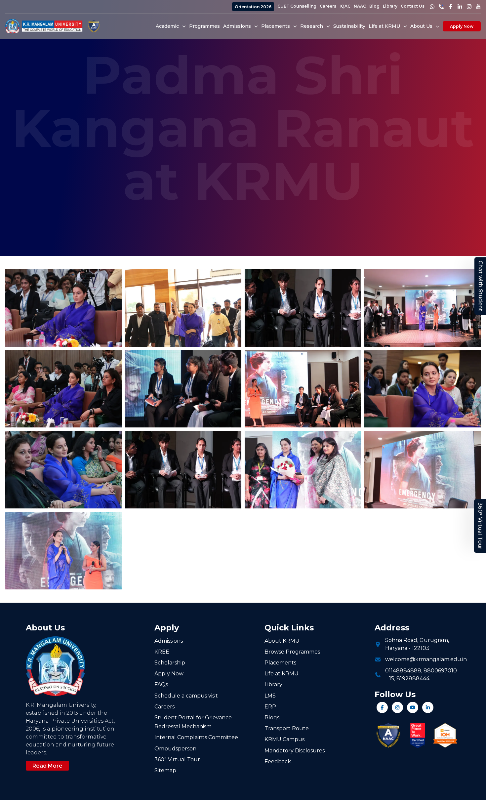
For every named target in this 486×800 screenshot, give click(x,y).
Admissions (168, 641)
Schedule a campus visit (186, 696)
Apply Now (461, 26)
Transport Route (286, 728)
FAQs (161, 684)
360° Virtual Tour (480, 525)
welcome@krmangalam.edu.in (426, 659)
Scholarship (169, 663)
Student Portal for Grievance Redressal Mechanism (193, 722)
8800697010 (440, 670)
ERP (270, 706)
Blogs (271, 717)
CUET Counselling (296, 6)
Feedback (277, 761)
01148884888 (403, 670)
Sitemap (165, 770)
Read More (47, 766)
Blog (374, 6)
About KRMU (282, 641)
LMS (270, 696)
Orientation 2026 (253, 6)
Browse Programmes (292, 652)
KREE (161, 652)
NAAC (360, 6)
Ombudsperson (175, 748)
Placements (280, 663)
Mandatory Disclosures (294, 750)
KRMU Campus (284, 739)
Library (390, 6)
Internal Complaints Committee (196, 737)
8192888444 (412, 678)
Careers (328, 6)
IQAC (345, 6)
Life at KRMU (281, 673)
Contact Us (413, 6)
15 (391, 678)
